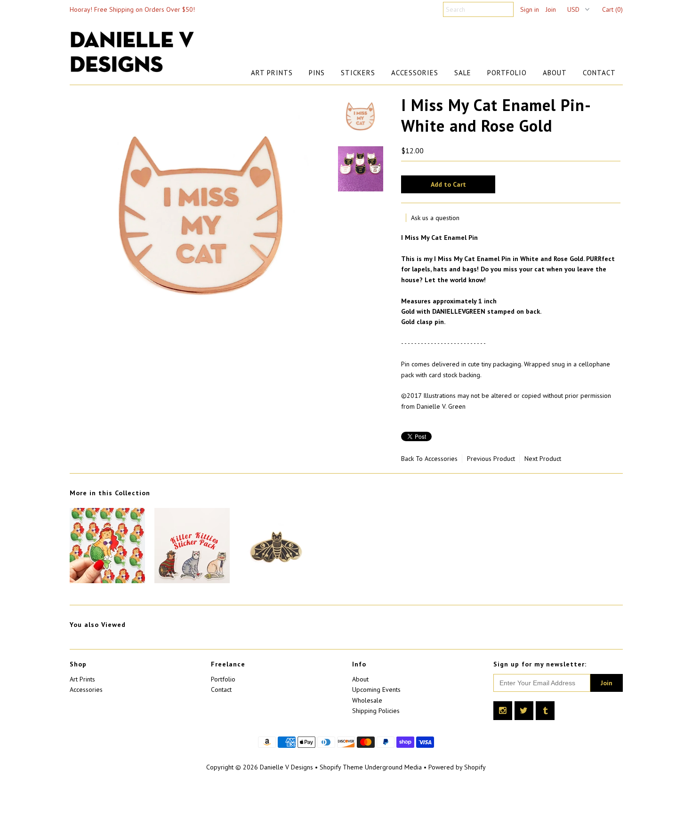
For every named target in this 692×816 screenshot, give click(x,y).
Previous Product (491, 458)
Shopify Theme (341, 767)
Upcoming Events (376, 689)
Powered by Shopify (457, 767)
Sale (462, 72)
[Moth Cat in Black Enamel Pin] (276, 581)
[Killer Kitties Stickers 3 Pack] (192, 581)
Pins (317, 72)
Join (551, 9)
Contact (599, 72)
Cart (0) (612, 9)
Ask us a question (435, 218)
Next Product (542, 458)
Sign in (529, 9)
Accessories (414, 72)
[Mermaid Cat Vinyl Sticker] (107, 581)
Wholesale (367, 700)
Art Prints (272, 72)
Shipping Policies (376, 710)
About (555, 72)
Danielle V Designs (286, 767)
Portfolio (507, 72)
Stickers (358, 72)
